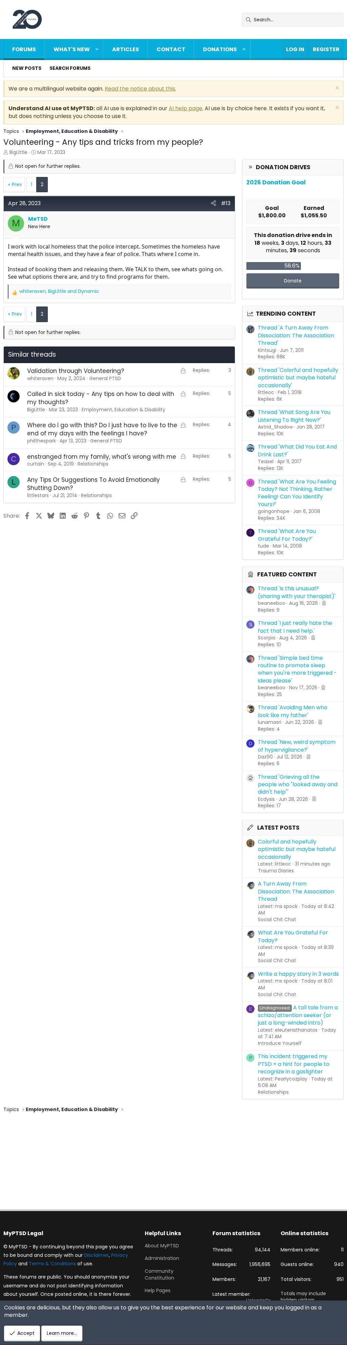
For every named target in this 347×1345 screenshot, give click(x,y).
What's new (72, 49)
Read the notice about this (140, 89)
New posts (26, 68)
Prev (17, 184)
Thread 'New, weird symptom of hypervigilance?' (296, 745)
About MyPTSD (162, 1246)
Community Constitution (159, 1274)
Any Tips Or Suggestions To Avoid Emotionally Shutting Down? (93, 484)
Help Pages (157, 1290)
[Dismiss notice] (336, 88)
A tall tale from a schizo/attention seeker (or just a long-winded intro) (298, 1015)
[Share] (213, 203)
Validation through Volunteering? (75, 371)
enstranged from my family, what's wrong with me (101, 457)
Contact (171, 49)
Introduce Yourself (280, 1043)
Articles (125, 49)
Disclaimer (96, 1255)
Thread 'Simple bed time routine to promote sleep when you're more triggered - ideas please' (297, 669)
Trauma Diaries (276, 870)
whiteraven (40, 378)
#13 (225, 203)
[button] (97, 49)
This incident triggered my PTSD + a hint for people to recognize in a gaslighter (293, 1063)
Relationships (273, 1092)
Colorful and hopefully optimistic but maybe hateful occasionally (296, 849)
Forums (24, 49)
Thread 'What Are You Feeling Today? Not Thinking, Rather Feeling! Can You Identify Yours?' (297, 493)
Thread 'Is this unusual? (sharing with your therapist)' (296, 592)
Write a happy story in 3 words (298, 974)
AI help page (185, 108)
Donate (293, 280)
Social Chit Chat (277, 919)
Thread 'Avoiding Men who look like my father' (292, 711)
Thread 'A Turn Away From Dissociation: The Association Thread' (296, 335)
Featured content (287, 574)
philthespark (41, 440)
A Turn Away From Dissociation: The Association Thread (296, 891)
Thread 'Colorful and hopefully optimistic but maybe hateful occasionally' (298, 377)
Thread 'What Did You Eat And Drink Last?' (297, 450)
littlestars (38, 495)
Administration (162, 1258)
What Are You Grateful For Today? (293, 936)
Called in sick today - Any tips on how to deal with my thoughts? (100, 398)
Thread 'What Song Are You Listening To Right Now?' (294, 415)
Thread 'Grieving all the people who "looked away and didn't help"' (298, 784)
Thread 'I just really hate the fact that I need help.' (295, 626)
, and (59, 291)
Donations (220, 49)
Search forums (69, 68)
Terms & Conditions (52, 1263)
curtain (35, 463)
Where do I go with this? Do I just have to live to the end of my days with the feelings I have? (102, 429)
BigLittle (18, 152)
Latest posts (278, 828)
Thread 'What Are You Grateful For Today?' (287, 534)
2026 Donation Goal (276, 182)
